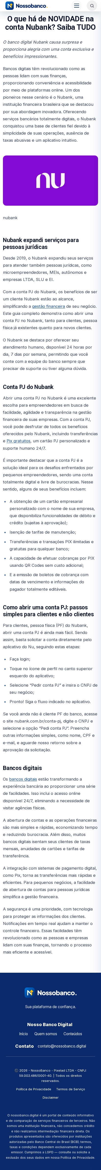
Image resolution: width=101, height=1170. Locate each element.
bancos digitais (23, 779)
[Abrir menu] (76, 5)
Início (23, 1033)
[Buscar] (92, 5)
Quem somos (45, 1033)
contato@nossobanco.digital (62, 1046)
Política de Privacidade (33, 1089)
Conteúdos (72, 1033)
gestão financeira (48, 306)
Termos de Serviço (70, 1089)
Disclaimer (51, 1097)
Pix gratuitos (18, 440)
